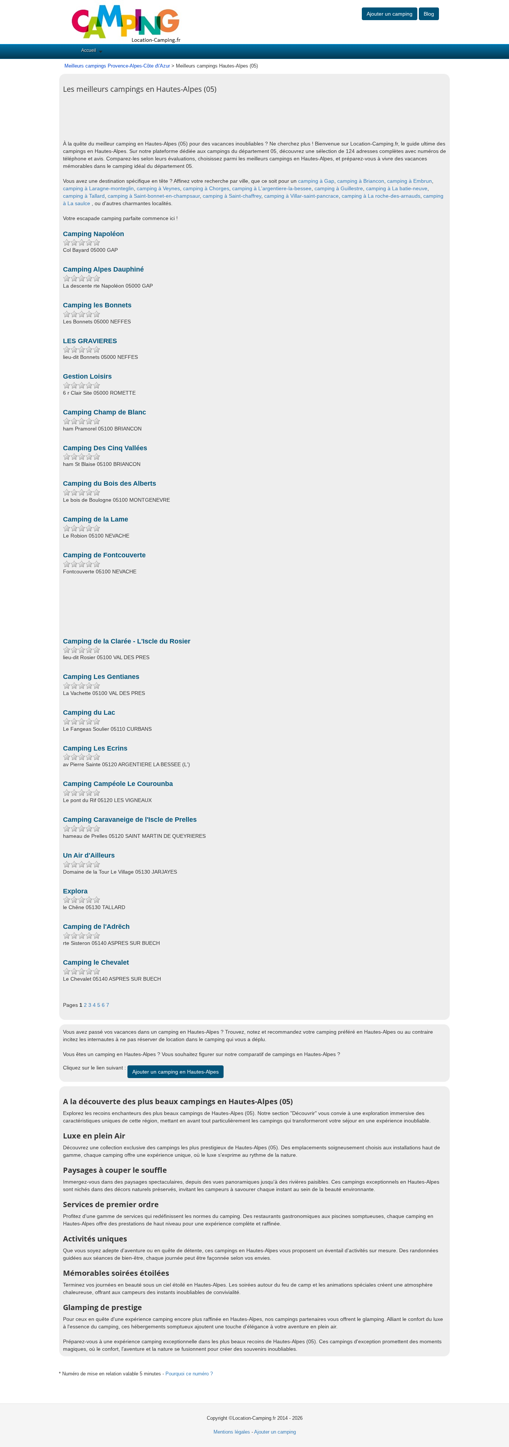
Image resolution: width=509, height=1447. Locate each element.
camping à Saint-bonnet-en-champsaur (154, 196)
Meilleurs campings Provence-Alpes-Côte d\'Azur (117, 66)
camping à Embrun (409, 181)
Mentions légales (232, 1432)
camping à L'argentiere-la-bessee (272, 188)
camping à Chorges (206, 188)
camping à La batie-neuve (396, 188)
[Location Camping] (126, 21)
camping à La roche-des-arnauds (381, 196)
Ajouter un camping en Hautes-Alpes (175, 1072)
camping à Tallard (84, 196)
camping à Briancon (360, 181)
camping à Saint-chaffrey (232, 196)
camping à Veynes (158, 188)
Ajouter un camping (389, 14)
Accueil (88, 50)
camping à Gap (316, 181)
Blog (429, 14)
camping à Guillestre (338, 188)
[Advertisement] (198, 121)
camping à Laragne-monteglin (98, 188)
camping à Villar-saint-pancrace (301, 196)
